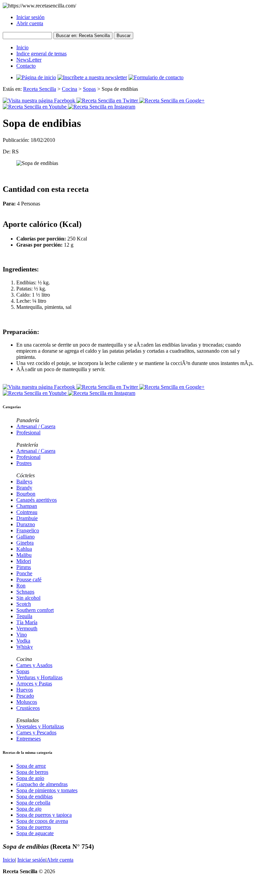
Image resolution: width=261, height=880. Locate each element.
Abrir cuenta (29, 23)
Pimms (23, 567)
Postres (24, 463)
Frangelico (27, 530)
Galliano (25, 536)
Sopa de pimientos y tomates (46, 790)
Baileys (24, 481)
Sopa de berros (32, 772)
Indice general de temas (41, 53)
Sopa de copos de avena (42, 821)
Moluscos (26, 702)
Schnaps (25, 592)
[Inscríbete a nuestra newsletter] (92, 77)
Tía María (26, 622)
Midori (23, 561)
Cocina (69, 89)
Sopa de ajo (28, 809)
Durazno (25, 524)
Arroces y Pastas (34, 683)
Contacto (26, 66)
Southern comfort (35, 610)
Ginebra (25, 543)
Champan (26, 506)
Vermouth (26, 628)
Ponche (24, 573)
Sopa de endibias (34, 796)
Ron (20, 585)
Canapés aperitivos (36, 500)
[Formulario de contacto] (156, 77)
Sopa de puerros (33, 827)
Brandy (24, 488)
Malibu (24, 555)
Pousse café (28, 579)
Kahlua (24, 549)
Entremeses (28, 739)
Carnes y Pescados (36, 732)
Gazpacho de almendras (42, 784)
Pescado (25, 696)
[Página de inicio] (36, 77)
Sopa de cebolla (33, 803)
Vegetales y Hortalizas (40, 726)
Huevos (24, 690)
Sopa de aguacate (35, 833)
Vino (21, 634)
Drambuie (27, 518)
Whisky (24, 647)
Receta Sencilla (39, 89)
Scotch (23, 604)
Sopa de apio (30, 778)
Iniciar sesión (30, 17)
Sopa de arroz (31, 766)
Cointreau (26, 512)
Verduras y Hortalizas (39, 677)
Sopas (89, 89)
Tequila (24, 616)
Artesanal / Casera (35, 426)
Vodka (23, 641)
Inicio (22, 47)
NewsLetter (28, 60)
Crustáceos (28, 708)
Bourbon (25, 494)
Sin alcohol (28, 598)
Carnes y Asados (34, 665)
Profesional (28, 432)
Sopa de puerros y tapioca (44, 815)
